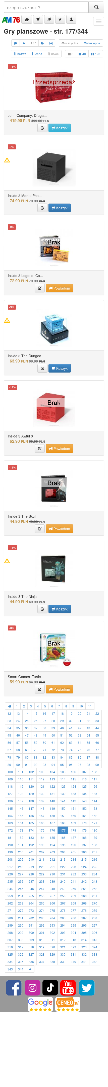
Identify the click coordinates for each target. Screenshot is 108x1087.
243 (94, 881)
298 (10, 932)
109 (10, 779)
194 (52, 845)
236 (20, 881)
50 (53, 735)
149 (52, 808)
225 (94, 867)
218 (20, 867)
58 (27, 742)
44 (97, 728)
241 (73, 881)
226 (10, 874)
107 (84, 772)
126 (94, 786)
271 (10, 910)
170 (84, 823)
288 (94, 918)
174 (31, 830)
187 (73, 837)
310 (41, 940)
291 (31, 925)
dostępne (93, 43)
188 (84, 837)
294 (63, 925)
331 (73, 954)
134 (84, 793)
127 (10, 793)
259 (73, 896)
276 (63, 910)
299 (20, 932)
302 (52, 932)
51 (62, 735)
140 (52, 801)
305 (84, 932)
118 (10, 786)
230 (52, 874)
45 (9, 735)
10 (81, 706)
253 (10, 896)
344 (20, 969)
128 (20, 793)
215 (84, 859)
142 (73, 801)
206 (84, 852)
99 (97, 764)
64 (79, 742)
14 (27, 713)
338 (52, 961)
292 (41, 925)
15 (35, 713)
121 (41, 786)
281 (20, 918)
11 (90, 706)
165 (31, 823)
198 (94, 845)
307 (10, 940)
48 (35, 735)
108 (94, 772)
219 (31, 867)
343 (10, 969)
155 (20, 815)
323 (84, 947)
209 (20, 859)
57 (18, 742)
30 (71, 720)
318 (31, 947)
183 (31, 837)
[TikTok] (50, 987)
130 (41, 793)
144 (94, 801)
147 (31, 808)
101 (20, 772)
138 (31, 801)
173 (20, 830)
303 (63, 932)
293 (52, 925)
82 (44, 757)
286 (73, 918)
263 (20, 903)
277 (73, 910)
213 (63, 859)
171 (94, 823)
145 (10, 808)
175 (41, 830)
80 (27, 757)
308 (20, 940)
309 (31, 940)
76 (88, 750)
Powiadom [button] (61, 288)
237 (31, 881)
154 (10, 815)
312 (63, 940)
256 (41, 896)
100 (10, 772)
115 (73, 779)
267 (63, 903)
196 (73, 845)
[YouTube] (68, 987)
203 (52, 852)
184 (41, 837)
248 (52, 888)
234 (94, 874)
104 (52, 772)
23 (9, 720)
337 (41, 961)
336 (31, 961)
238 (41, 881)
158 (52, 815)
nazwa (21, 54)
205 (73, 852)
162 (94, 815)
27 (44, 720)
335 (20, 961)
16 (44, 713)
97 (79, 764)
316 (10, 947)
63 (71, 742)
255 (31, 896)
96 (71, 764)
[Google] (40, 1004)
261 (94, 896)
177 (63, 830)
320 (52, 947)
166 (41, 823)
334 (10, 961)
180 (94, 830)
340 (73, 961)
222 (63, 867)
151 (73, 808)
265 (41, 903)
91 (27, 764)
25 (27, 720)
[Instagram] (33, 987)
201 (31, 852)
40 (84, 54)
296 (84, 925)
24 (18, 720)
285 (63, 918)
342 (94, 961)
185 (52, 837)
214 (73, 859)
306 (94, 932)
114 (63, 779)
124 (73, 786)
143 (84, 801)
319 (41, 947)
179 (84, 830)
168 (63, 823)
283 (41, 918)
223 (73, 867)
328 (41, 954)
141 (63, 801)
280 (10, 918)
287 (84, 918)
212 (52, 859)
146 (20, 808)
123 (63, 786)
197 (84, 845)
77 (97, 750)
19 (71, 713)
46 (18, 735)
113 (52, 779)
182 (20, 837)
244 (10, 888)
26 (35, 720)
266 (52, 903)
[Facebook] (14, 987)
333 (94, 954)
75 (79, 750)
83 (53, 757)
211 (41, 859)
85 (71, 757)
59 (35, 742)
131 (52, 793)
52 (71, 735)
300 (31, 932)
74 (71, 750)
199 (10, 852)
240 (63, 881)
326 (20, 954)
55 (97, 735)
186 (63, 837)
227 (20, 874)
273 (31, 910)
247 (41, 888)
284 (52, 918)
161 (84, 815)
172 (10, 830)
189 (94, 837)
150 (63, 808)
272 (20, 910)
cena (38, 54)
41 (71, 728)
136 (10, 801)
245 (20, 888)
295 (73, 925)
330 (63, 954)
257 (52, 896)
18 (62, 713)
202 (41, 852)
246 (31, 888)
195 (63, 845)
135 (94, 793)
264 (31, 903)
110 (20, 779)
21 (88, 713)
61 (53, 742)
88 (97, 757)
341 (84, 961)
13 (18, 713)
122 (52, 786)
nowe (54, 54)
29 (62, 720)
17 (53, 713)
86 (79, 757)
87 (88, 757)
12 (9, 713)
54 (88, 735)
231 (63, 874)
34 (9, 728)
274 (41, 910)
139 (41, 801)
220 (41, 867)
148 (41, 808)
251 (84, 888)
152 (84, 808)
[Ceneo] (67, 1004)
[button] (26, 19)
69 (27, 750)
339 (63, 961)
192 (31, 845)
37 (35, 728)
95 (62, 764)
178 (73, 830)
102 (31, 772)
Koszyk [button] (61, 127)
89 (9, 764)
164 (20, 823)
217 (10, 867)
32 (88, 720)
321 (63, 947)
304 (73, 932)
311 (52, 940)
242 (84, 881)
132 (63, 793)
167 (52, 823)
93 (44, 764)
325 (10, 954)
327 (31, 954)
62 (62, 742)
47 (27, 735)
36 (27, 728)
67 (9, 750)
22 (97, 713)
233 (84, 874)
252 (94, 888)
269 (84, 903)
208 (10, 859)
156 (31, 815)
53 (79, 735)
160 (73, 815)
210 (31, 859)
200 (20, 852)
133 (73, 793)
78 (9, 757)
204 (63, 852)
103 (41, 772)
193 (41, 845)
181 (10, 837)
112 (41, 779)
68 (18, 750)
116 (84, 779)
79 (18, 757)
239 (52, 881)
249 (63, 888)
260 (84, 896)
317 (20, 947)
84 (62, 757)
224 (84, 867)
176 (52, 830)
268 (73, 903)
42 (79, 728)
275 (52, 910)
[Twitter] (87, 987)
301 (41, 932)
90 (18, 764)
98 (88, 764)
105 (63, 772)
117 (94, 779)
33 (97, 720)
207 (94, 852)
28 (53, 720)
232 (73, 874)
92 (35, 764)
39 (53, 728)
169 (73, 823)
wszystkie (71, 43)
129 (31, 793)
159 (63, 815)
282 (31, 918)
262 (10, 903)
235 (10, 881)
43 (88, 728)
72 (53, 750)
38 (44, 728)
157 (41, 815)
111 (31, 779)
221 (52, 867)
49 (44, 735)
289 (10, 925)
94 (53, 764)
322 (73, 947)
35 (18, 728)
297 (94, 925)
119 (20, 786)
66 (97, 742)
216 (94, 859)
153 (94, 808)
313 (73, 940)
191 (20, 845)
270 (94, 903)
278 (84, 910)
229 (41, 874)
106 (73, 772)
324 (94, 947)
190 (10, 845)
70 (35, 750)
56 (9, 742)
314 (84, 940)
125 (84, 786)
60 (44, 742)
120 (97, 54)
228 (31, 874)
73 (62, 750)
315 (94, 940)
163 (10, 823)
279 (94, 910)
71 (44, 750)
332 (84, 954)
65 (88, 742)
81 (35, 757)
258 (63, 896)
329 (52, 954)
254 (20, 896)
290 (20, 925)
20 (79, 713)
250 (73, 888)
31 (79, 720)
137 (20, 801)
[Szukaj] (96, 7)
